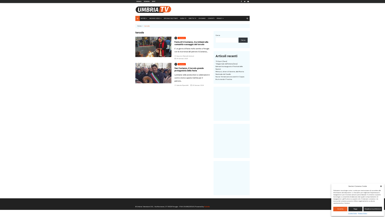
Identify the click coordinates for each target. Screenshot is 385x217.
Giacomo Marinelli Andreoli (185, 56)
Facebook (241, 1)
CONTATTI (211, 18)
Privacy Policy (362, 213)
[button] (381, 186)
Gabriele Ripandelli (182, 85)
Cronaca (138, 1)
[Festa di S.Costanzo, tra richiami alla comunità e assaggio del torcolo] (153, 47)
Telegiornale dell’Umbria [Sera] (226, 64)
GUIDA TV (183, 18)
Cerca (218, 35)
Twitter (244, 1)
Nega (355, 209)
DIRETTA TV (192, 18)
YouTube (248, 1)
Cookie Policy (352, 213)
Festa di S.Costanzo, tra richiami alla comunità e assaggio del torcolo (191, 43)
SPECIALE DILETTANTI (171, 18)
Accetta (340, 209)
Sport (153, 1)
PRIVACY (219, 18)
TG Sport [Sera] (221, 61)
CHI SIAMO (202, 18)
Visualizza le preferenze (373, 209)
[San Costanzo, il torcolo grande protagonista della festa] (153, 73)
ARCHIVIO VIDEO (154, 18)
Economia (147, 1)
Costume (182, 38)
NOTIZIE (143, 18)
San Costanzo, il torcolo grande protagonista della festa (189, 69)
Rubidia (207, 207)
